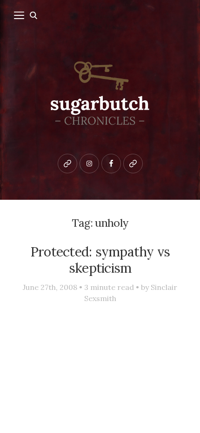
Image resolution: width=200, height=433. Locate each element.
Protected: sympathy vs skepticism (100, 259)
